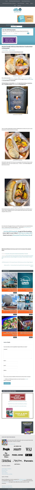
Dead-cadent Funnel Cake (10, 255)
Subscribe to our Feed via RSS (7, 485)
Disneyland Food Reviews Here (22, 235)
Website (5, 370)
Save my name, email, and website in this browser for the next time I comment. (17, 376)
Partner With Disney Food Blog (7, 474)
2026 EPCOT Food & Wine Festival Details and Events (17, 401)
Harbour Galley (21, 255)
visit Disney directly (5, 481)
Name (5, 360)
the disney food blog (17, 8)
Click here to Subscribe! (25, 233)
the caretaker (20, 256)
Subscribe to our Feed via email (7, 487)
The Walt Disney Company (17, 480)
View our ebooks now (11, 444)
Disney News (8, 253)
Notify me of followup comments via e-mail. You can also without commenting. (16, 379)
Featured (26, 253)
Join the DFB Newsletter (10, 231)
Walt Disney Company (22, 479)
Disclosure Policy (4, 470)
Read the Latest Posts (10, 25)
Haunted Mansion (27, 255)
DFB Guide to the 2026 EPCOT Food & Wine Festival (17, 406)
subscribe (26, 379)
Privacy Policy (4, 471)
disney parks (12, 253)
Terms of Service (4, 472)
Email (5, 365)
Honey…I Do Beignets (14, 77)
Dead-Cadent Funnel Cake (24, 77)
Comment (6, 349)
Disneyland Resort (21, 253)
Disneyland (16, 253)
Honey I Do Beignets (14, 256)
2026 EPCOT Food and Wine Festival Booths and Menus (17, 403)
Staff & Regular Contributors (6, 468)
